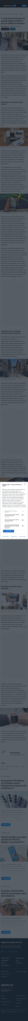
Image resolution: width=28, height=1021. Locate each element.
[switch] (22, 515)
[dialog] (14, 510)
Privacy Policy (22, 536)
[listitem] (14, 511)
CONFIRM (8, 531)
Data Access (14, 536)
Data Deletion (5, 536)
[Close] (25, 484)
